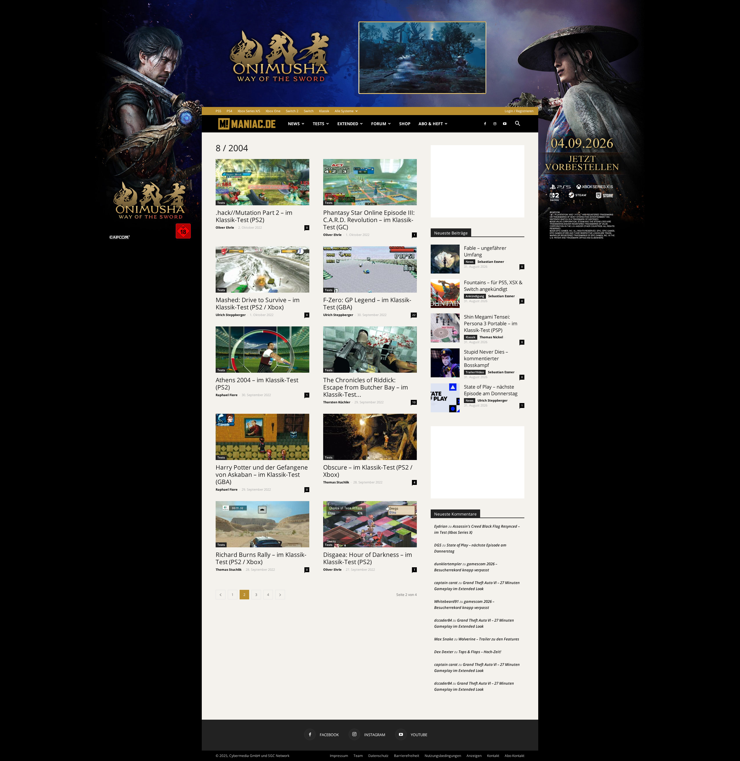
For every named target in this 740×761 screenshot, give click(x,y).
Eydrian (440, 526)
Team (358, 755)
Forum (378, 123)
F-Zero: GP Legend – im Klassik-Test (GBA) (367, 303)
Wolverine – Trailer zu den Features (488, 639)
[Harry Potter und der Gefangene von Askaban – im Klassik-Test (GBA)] (262, 437)
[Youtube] (504, 123)
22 (414, 315)
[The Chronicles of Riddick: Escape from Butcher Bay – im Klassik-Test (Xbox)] (370, 349)
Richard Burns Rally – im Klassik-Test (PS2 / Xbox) (261, 558)
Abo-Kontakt (514, 755)
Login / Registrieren (519, 111)
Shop (404, 123)
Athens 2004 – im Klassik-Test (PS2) (257, 383)
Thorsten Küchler (336, 402)
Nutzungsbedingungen (443, 755)
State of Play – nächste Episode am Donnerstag (490, 390)
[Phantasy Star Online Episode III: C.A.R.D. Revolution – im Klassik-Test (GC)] (370, 182)
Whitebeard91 (446, 601)
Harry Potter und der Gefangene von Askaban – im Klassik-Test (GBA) (262, 474)
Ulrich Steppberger (231, 315)
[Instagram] (495, 123)
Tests (318, 123)
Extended (347, 123)
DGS (437, 545)
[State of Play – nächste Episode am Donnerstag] (445, 397)
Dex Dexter (443, 651)
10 (414, 402)
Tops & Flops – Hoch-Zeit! (479, 651)
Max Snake (443, 639)
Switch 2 (292, 111)
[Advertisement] (477, 181)
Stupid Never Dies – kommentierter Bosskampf (486, 358)
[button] (517, 124)
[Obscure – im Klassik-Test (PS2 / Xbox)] (370, 437)
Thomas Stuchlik (336, 482)
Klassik (324, 111)
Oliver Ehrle (225, 227)
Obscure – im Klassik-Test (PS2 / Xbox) (367, 471)
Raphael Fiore (227, 395)
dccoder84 (443, 620)
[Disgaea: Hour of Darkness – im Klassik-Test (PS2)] (370, 524)
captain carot (446, 582)
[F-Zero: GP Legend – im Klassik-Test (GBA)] (370, 269)
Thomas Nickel (491, 337)
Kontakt (493, 755)
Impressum (339, 755)
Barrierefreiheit (406, 755)
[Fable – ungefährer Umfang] (445, 259)
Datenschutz (378, 755)
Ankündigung (475, 296)
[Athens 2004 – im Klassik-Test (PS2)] (262, 349)
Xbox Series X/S (249, 111)
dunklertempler (448, 563)
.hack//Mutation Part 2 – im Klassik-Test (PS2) (254, 216)
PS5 (218, 111)
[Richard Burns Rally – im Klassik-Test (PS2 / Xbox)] (262, 524)
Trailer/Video (475, 372)
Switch (309, 111)
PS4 (229, 111)
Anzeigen (474, 755)
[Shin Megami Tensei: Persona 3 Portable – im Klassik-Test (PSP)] (445, 327)
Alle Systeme (344, 111)
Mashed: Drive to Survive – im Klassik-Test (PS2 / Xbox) (258, 303)
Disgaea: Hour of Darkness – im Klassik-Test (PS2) (367, 558)
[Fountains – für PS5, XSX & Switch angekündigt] (445, 293)
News (294, 123)
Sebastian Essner (491, 261)
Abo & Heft (431, 123)
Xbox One (273, 111)
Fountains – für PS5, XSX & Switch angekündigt (493, 285)
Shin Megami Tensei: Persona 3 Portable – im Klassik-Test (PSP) (490, 323)
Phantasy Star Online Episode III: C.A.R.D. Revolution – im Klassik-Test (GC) (369, 219)
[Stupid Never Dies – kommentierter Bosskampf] (445, 362)
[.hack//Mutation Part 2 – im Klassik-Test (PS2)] (262, 182)
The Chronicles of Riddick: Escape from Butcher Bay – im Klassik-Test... (365, 387)
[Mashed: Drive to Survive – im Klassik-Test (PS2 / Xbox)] (262, 269)
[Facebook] (485, 123)
